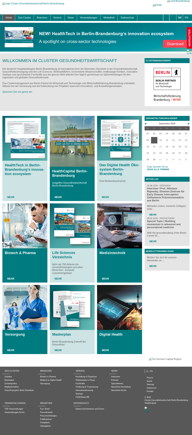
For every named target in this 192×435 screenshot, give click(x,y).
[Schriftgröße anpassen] (173, 17)
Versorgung (15, 334)
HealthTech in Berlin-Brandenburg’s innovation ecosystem (24, 169)
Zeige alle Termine (158, 169)
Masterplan (61, 334)
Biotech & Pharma (20, 253)
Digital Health (111, 334)
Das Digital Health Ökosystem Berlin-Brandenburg (119, 169)
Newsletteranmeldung (160, 251)
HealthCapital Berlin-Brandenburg (70, 173)
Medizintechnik (112, 253)
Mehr (10, 197)
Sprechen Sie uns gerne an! (17, 92)
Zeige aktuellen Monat (157, 166)
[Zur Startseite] (33, 5)
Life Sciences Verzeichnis (63, 255)
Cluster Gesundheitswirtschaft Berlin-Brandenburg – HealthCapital (167, 401)
